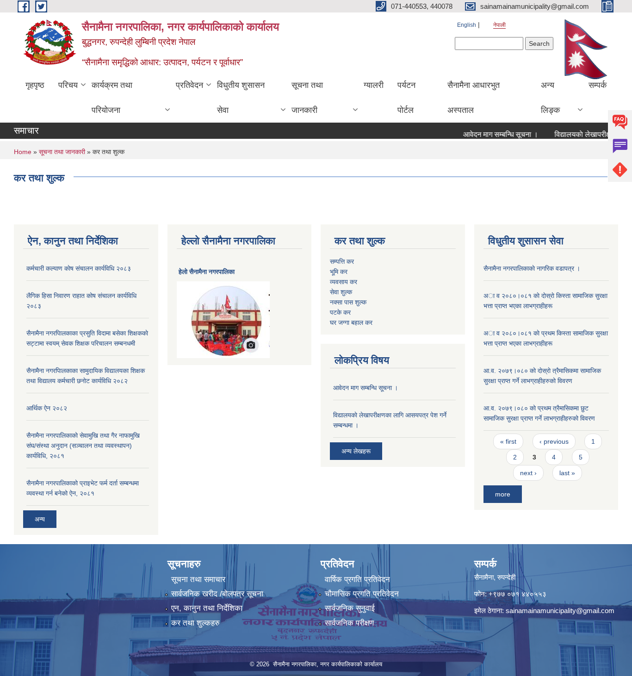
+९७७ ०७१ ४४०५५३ (517, 594)
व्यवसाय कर (343, 281)
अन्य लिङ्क (550, 98)
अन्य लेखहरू (356, 451)
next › (528, 473)
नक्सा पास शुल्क (348, 302)
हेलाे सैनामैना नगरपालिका (207, 271)
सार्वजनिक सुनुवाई (350, 608)
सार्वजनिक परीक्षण (349, 623)
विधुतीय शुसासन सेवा (241, 98)
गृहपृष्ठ (34, 85)
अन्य (40, 519)
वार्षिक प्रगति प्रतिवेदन (357, 579)
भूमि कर (338, 271)
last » (567, 473)
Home (22, 151)
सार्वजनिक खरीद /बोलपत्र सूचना (217, 593)
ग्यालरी (374, 85)
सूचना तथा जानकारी (307, 98)
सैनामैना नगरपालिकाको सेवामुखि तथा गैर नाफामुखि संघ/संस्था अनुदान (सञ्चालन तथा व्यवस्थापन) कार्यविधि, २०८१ (83, 445)
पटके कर (340, 312)
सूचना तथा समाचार (198, 579)
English (466, 25)
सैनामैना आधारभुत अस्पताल (473, 98)
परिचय (68, 85)
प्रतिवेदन (189, 85)
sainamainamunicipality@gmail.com (560, 610)
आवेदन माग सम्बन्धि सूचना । (491, 134)
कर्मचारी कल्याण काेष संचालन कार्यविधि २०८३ (78, 268)
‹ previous (554, 441)
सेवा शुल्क (341, 292)
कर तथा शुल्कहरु (195, 623)
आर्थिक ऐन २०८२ (46, 408)
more (502, 494)
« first (508, 441)
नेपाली (499, 25)
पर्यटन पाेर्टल (406, 98)
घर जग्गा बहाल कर (351, 322)
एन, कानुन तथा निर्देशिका (206, 608)
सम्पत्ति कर (342, 261)
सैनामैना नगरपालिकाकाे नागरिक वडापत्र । (531, 268)
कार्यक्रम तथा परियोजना (112, 98)
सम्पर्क (598, 85)
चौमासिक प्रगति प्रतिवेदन (362, 593)
